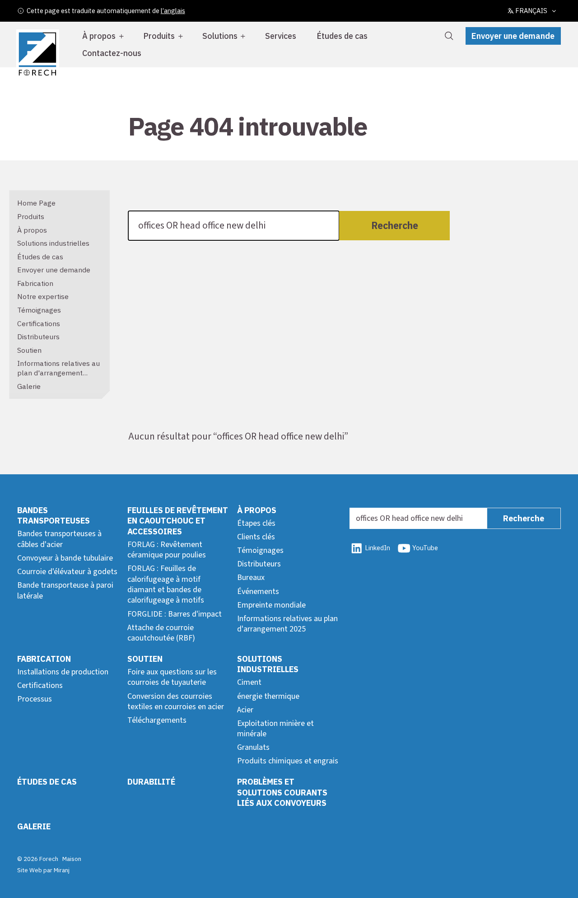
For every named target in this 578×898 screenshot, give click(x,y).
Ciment (249, 682)
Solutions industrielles (53, 243)
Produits (159, 36)
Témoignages (39, 309)
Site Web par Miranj (43, 870)
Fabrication (35, 283)
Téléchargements (156, 720)
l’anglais (173, 10)
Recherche (394, 225)
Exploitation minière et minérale (275, 728)
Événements (258, 591)
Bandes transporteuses (53, 515)
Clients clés (256, 537)
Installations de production (62, 672)
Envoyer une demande (513, 36)
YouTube (425, 547)
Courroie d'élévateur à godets (67, 571)
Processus (34, 699)
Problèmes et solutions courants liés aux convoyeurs (282, 792)
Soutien (29, 350)
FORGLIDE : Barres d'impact (174, 614)
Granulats (253, 747)
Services (280, 36)
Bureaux (251, 577)
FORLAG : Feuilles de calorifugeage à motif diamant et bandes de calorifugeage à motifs (165, 584)
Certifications (38, 323)
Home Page (36, 202)
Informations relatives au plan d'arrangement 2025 (58, 372)
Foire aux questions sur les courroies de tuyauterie (172, 677)
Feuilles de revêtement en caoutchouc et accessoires (177, 521)
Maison (71, 859)
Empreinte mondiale (271, 605)
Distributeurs (38, 336)
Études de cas (342, 36)
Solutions (220, 36)
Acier (245, 710)
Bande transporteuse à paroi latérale (65, 590)
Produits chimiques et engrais (287, 761)
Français (531, 10)
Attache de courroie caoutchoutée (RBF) (161, 633)
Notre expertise (43, 296)
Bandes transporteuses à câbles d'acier (59, 539)
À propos (99, 36)
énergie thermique (268, 696)
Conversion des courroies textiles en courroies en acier (175, 701)
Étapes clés (256, 523)
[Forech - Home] (37, 54)
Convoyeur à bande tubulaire (65, 558)
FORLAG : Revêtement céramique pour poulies (166, 550)
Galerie (29, 386)
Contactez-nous (111, 53)
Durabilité (151, 781)
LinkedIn (377, 547)
